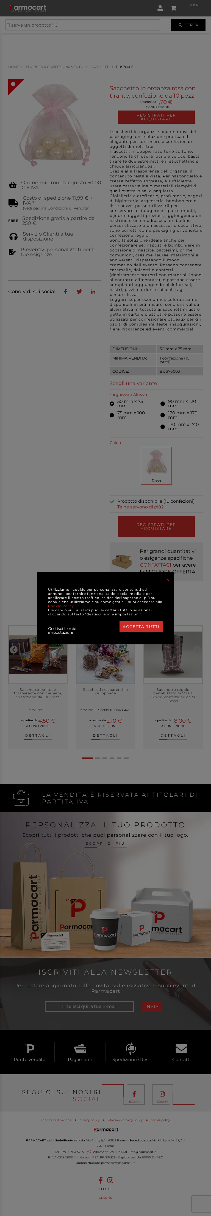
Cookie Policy (61, 606)
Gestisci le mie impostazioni (62, 630)
